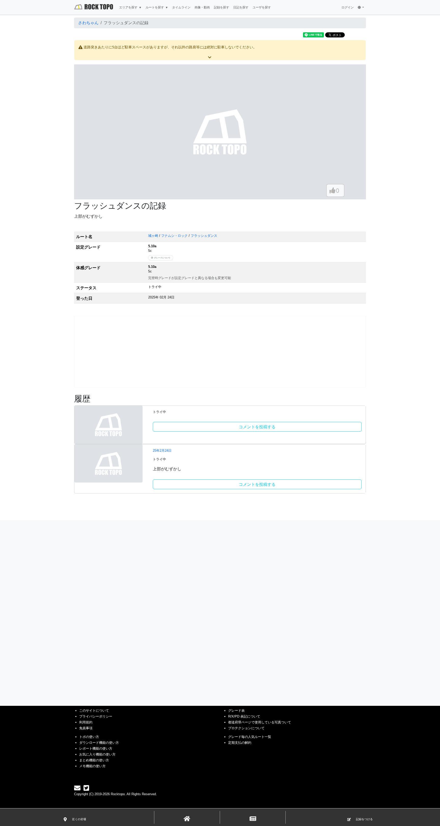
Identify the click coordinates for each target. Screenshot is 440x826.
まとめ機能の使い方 (94, 760)
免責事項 (85, 728)
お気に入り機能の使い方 (97, 754)
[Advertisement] (220, 351)
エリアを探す (128, 7)
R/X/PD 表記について (244, 716)
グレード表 (236, 710)
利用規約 (85, 722)
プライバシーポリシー (95, 716)
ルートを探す (155, 7)
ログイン (347, 7)
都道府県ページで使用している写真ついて (259, 722)
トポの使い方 (89, 737)
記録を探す (221, 7)
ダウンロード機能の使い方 (99, 743)
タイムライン (181, 7)
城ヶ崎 (153, 236)
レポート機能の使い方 (95, 748)
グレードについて (162, 258)
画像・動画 (202, 7)
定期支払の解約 (239, 743)
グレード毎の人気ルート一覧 (249, 737)
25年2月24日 (162, 450)
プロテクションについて (246, 728)
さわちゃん (88, 23)
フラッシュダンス (204, 236)
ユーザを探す (262, 7)
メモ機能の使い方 (92, 766)
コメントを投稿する (257, 427)
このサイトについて (94, 710)
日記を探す (241, 7)
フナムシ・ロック (174, 236)
